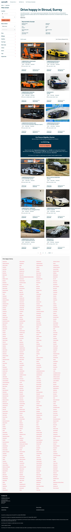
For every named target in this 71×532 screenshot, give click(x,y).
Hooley (54, 359)
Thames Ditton (39, 453)
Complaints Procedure (40, 509)
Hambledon (55, 347)
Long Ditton (38, 378)
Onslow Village (39, 405)
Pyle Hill (54, 417)
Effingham (4, 324)
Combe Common (39, 305)
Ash (20, 267)
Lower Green (38, 380)
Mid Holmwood (5, 390)
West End (21, 472)
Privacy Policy (38, 507)
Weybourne (38, 476)
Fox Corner (21, 338)
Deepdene (4, 315)
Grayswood (22, 345)
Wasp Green (22, 468)
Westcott (4, 472)
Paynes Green (5, 411)
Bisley (4, 276)
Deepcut (54, 313)
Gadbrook (21, 342)
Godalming (21, 344)
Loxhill (21, 382)
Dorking (21, 317)
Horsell (37, 361)
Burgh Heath (5, 288)
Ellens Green (5, 326)
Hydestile (55, 363)
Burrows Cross (5, 290)
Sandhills (38, 428)
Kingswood (5, 367)
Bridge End (55, 280)
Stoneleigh (38, 447)
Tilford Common (22, 459)
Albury (54, 263)
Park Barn (38, 409)
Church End (22, 301)
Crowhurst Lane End (40, 311)
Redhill (21, 420)
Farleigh (4, 332)
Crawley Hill (22, 309)
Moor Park (55, 392)
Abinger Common (56, 261)
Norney (37, 399)
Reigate (37, 420)
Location (3, 11)
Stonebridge (5, 447)
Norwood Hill (22, 401)
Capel (4, 294)
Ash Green (4, 269)
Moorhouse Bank (39, 392)
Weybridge (55, 476)
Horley (4, 361)
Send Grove (38, 430)
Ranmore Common (6, 420)
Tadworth (55, 451)
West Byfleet (38, 470)
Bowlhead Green (39, 278)
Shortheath (5, 438)
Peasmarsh (55, 411)
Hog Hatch (55, 355)
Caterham (55, 294)
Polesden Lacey (39, 415)
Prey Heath (22, 417)
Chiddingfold (22, 299)
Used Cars (7, 5)
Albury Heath (5, 265)
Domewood (55, 315)
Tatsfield (21, 453)
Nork (54, 397)
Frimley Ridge (55, 340)
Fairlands (38, 330)
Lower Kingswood (6, 382)
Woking (21, 482)
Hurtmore (38, 363)
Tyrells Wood (22, 463)
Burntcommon (22, 288)
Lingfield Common (23, 374)
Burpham (38, 288)
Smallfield (21, 440)
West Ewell (5, 474)
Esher (37, 328)
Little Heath (5, 376)
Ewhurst (4, 330)
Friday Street (5, 340)
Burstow (21, 290)
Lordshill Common (56, 378)
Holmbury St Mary (39, 357)
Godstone (38, 344)
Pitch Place (55, 413)
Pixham (21, 415)
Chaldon (21, 296)
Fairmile (54, 330)
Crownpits (55, 311)
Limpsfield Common (56, 372)
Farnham (4, 334)
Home (2, 5)
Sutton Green (38, 451)
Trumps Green (38, 461)
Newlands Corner (39, 397)
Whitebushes (22, 478)
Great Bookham (39, 345)
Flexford (54, 336)
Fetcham (4, 336)
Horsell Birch (55, 361)
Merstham (21, 388)
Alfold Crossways (39, 265)
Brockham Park (5, 284)
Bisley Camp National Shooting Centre (27, 276)
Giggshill (54, 342)
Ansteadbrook (55, 265)
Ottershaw (55, 405)
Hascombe (38, 349)
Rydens (54, 426)
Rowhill (4, 424)
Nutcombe (38, 401)
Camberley (55, 292)
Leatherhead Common (40, 370)
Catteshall (4, 296)
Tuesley (54, 461)
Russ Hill (37, 426)
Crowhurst (21, 311)
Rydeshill (4, 428)
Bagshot (37, 271)
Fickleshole (22, 336)
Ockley (54, 403)
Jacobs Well (38, 365)
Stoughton (55, 447)
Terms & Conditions (4, 507)
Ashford (37, 267)
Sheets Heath (5, 434)
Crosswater (55, 309)
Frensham (55, 338)
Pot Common (55, 415)
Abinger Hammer (6, 263)
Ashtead (37, 269)
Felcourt (37, 334)
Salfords (21, 428)
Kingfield (54, 365)
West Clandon (55, 470)
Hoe (37, 355)
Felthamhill (55, 334)
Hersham (38, 353)
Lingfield (4, 374)
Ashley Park (22, 269)
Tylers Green (5, 463)
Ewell (54, 328)
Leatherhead (22, 370)
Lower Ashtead (5, 380)
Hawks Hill (21, 351)
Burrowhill (55, 288)
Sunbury (54, 449)
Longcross (21, 378)
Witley (4, 482)
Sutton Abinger (22, 451)
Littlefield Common (56, 374)
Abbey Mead (22, 261)
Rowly (37, 424)
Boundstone (22, 278)
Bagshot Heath (56, 271)
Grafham (4, 345)
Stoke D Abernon (56, 445)
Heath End (4, 353)
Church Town (38, 301)
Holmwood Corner (6, 359)
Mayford (54, 384)
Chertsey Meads (6, 299)
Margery (54, 382)
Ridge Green (5, 422)
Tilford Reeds (38, 459)
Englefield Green (56, 326)
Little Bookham (39, 374)
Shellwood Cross (23, 434)
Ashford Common (56, 267)
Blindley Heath (5, 278)
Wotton (37, 488)
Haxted (37, 351)
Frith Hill (4, 342)
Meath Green (38, 386)
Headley (54, 351)
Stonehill (21, 447)
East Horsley (38, 322)
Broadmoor (38, 282)
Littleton (21, 376)
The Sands (21, 455)
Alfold (21, 265)
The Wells (38, 455)
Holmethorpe (55, 357)
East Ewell (21, 322)
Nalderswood (22, 395)
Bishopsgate (55, 274)
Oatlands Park (5, 403)
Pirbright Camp (39, 413)
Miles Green (22, 390)
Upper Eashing (39, 463)
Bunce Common (56, 286)
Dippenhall (21, 315)
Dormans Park (55, 317)
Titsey (54, 459)
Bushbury (4, 292)
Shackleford (5, 432)
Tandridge (4, 453)
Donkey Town (5, 317)
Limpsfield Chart (39, 372)
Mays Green (5, 386)
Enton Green (5, 328)
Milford (37, 390)
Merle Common (56, 386)
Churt (54, 301)
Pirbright (21, 413)
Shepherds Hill (39, 434)
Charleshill (38, 296)
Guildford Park (22, 347)
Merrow (4, 388)
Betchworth (5, 274)
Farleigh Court (22, 332)
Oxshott (21, 407)
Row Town (55, 424)
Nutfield (54, 401)
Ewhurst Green (22, 330)
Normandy (21, 399)
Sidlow (54, 438)
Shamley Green (39, 432)
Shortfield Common (56, 436)
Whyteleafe (5, 480)
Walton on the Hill (23, 466)
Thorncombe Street (56, 455)
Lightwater (5, 372)
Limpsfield (21, 372)
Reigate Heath (56, 420)
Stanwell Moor (5, 445)
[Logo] (5, 2)
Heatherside (22, 353)
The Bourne (55, 453)
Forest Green (5, 338)
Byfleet (37, 292)
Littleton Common (56, 376)
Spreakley (4, 443)
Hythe (4, 365)
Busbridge (55, 290)
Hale (37, 347)
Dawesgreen (38, 313)
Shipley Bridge (39, 436)
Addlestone (22, 263)
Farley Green (38, 332)
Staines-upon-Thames (24, 443)
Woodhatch (5, 486)
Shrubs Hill (38, 438)
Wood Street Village (40, 486)
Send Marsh (55, 430)
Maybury (21, 384)
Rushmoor (21, 426)
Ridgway (21, 422)
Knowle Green (38, 367)
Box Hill (54, 278)
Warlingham (55, 466)
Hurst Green (5, 363)
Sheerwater (55, 432)
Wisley (54, 480)
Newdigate (5, 397)
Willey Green (22, 480)
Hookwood (38, 359)
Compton (55, 305)
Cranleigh (4, 309)
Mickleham (38, 388)
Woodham (55, 484)
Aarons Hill (5, 261)
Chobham (4, 301)
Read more (23, 17)
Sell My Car (21, 2)
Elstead (37, 326)
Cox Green (38, 307)
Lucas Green (38, 382)
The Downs (5, 455)
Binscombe (22, 274)
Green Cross (55, 345)
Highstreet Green (56, 353)
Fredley (37, 338)
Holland (4, 357)
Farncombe (55, 332)
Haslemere (55, 349)
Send (20, 430)
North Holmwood (56, 399)
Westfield (21, 474)
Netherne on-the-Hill (40, 395)
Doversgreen (5, 319)
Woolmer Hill (55, 486)
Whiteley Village (39, 478)
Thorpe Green (22, 457)
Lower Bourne (22, 380)
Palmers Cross (22, 409)
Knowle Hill (55, 367)
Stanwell (54, 443)
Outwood (4, 407)
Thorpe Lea (38, 457)
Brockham (55, 282)
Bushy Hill (21, 292)
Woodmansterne (23, 486)
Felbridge (21, 334)
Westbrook (21, 470)
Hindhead (21, 355)
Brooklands (55, 284)
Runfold (4, 426)
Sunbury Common (6, 451)
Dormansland (38, 317)
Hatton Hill (4, 351)
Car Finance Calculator (30, 2)
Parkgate (55, 409)
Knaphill (21, 367)
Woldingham (38, 482)
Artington (4, 267)
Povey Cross (5, 417)
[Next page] (52, 253)
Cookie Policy (3, 509)
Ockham (37, 403)
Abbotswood (38, 261)
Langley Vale (5, 370)
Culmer (21, 313)
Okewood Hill (5, 405)
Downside (21, 319)
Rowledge (21, 424)
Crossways (5, 311)
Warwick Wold (5, 468)
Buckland (38, 286)
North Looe (5, 401)
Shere (21, 436)
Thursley (54, 457)
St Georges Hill (22, 445)
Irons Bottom (22, 365)
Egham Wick (55, 324)
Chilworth (38, 299)
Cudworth (4, 313)
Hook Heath (22, 359)
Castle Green (38, 294)
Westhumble (55, 474)
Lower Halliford (56, 380)
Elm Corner (21, 326)
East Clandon (5, 322)
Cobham (54, 303)
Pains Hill (4, 409)
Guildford (4, 347)
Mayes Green (38, 384)
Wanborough (38, 466)
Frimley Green (38, 340)
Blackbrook (38, 276)
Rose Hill (54, 422)
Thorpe (4, 457)
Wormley (4, 488)
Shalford (21, 432)
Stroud (21, 449)
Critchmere (38, 309)
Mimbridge (5, 392)
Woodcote (38, 484)
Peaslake (38, 411)
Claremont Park (5, 303)
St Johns (38, 445)
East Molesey (55, 322)
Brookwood (22, 286)
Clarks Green (22, 303)
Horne (21, 361)
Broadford (4, 282)
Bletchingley (55, 276)
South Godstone (56, 440)
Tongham (4, 461)
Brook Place (5, 286)
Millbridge (55, 390)
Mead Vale (22, 386)
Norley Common (5, 399)
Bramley (4, 280)
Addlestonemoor (39, 263)
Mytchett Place (5, 395)
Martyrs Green (5, 384)
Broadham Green (23, 282)
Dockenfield (38, 315)
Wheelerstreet (5, 478)
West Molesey (5, 476)
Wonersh (4, 484)
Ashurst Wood (55, 269)
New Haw (21, 397)
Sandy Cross (55, 428)
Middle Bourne (56, 388)
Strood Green (5, 449)
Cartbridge (22, 294)
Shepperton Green (6, 436)
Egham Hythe (38, 324)
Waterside (38, 468)
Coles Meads (22, 305)
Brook (21, 284)
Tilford (4, 459)
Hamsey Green (22, 349)
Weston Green (22, 476)
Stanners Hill (38, 443)
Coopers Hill (22, 307)
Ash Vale (4, 271)
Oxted (37, 407)
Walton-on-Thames (6, 466)
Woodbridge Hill (22, 484)
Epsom (21, 328)
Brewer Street (22, 280)
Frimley (21, 340)
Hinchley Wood (5, 355)
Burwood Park (39, 290)
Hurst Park (21, 363)
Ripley (37, 422)
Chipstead (55, 299)
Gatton (37, 342)
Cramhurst (55, 307)
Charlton (54, 296)
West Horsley (38, 474)
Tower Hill (21, 461)
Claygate (38, 303)
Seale (4, 430)
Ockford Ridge (22, 403)
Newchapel (55, 395)
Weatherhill (55, 468)
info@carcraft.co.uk (5, 498)
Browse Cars (13, 2)
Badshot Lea (22, 271)
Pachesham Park (56, 407)
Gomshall (55, 344)
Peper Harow (5, 413)
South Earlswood (39, 440)
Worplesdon (22, 488)
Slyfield (4, 440)
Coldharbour (5, 305)
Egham (21, 324)
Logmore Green (5, 378)
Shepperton (55, 434)
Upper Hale (55, 463)
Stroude (37, 449)
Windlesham (38, 480)
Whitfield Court (56, 478)
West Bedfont (5, 470)
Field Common (39, 336)
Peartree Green (22, 411)
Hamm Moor (5, 349)
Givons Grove (5, 344)
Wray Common (56, 488)
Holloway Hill (22, 357)
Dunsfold (54, 319)
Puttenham (38, 417)
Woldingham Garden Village (58, 482)
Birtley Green (38, 274)
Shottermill (21, 438)
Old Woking (22, 405)
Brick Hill (37, 280)
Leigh (54, 370)
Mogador (21, 392)
